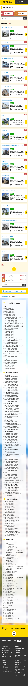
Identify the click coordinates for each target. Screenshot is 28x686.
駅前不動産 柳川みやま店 (10, 591)
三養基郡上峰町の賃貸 (9, 367)
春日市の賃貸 (7, 340)
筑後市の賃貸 (7, 350)
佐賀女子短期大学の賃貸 (9, 536)
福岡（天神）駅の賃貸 (9, 405)
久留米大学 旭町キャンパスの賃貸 (12, 532)
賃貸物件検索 (5, 646)
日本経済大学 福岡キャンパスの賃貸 (13, 520)
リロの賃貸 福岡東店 (18, 552)
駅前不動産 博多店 (8, 563)
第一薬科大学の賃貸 (8, 505)
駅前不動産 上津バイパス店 (10, 586)
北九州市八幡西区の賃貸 (9, 317)
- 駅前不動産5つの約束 (7, 656)
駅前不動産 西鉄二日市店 (10, 574)
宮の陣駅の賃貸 (7, 413)
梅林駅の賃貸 (7, 436)
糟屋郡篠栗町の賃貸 (8, 331)
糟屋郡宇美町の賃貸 (8, 329)
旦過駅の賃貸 (7, 487)
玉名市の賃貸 (14, 357)
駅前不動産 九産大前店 (9, 557)
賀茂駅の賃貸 (7, 434)
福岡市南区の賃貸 (18, 325)
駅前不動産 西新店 (19, 566)
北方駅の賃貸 (7, 490)
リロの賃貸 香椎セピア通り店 (11, 558)
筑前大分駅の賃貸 (8, 482)
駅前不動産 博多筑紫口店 (10, 565)
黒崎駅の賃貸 (7, 379)
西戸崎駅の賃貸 (7, 459)
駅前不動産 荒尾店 (8, 605)
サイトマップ (5, 669)
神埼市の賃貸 (14, 362)
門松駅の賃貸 (15, 477)
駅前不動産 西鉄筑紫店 (9, 575)
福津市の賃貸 (7, 322)
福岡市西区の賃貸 (8, 326)
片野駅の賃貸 (7, 489)
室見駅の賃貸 (14, 421)
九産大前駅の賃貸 (17, 386)
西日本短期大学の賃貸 (9, 526)
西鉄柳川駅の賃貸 (8, 416)
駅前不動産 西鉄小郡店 (9, 577)
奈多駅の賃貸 (15, 461)
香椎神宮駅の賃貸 (8, 464)
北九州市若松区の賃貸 (9, 309)
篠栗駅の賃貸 (7, 479)
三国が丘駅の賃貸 (8, 411)
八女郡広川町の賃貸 (8, 353)
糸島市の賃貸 (17, 328)
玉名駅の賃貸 (14, 401)
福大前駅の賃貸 (14, 436)
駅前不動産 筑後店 (8, 588)
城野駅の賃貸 (14, 489)
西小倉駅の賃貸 (14, 376)
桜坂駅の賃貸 (15, 441)
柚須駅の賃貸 (7, 476)
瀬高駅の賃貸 (7, 400)
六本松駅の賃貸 (7, 441)
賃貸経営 (17, 646)
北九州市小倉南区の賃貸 (9, 314)
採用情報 (17, 662)
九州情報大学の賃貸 (8, 523)
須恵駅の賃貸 (7, 469)
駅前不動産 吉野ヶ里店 (9, 603)
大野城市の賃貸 (14, 340)
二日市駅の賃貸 (16, 392)
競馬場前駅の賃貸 (15, 490)
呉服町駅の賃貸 (17, 449)
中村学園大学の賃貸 (8, 503)
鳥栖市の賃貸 (14, 360)
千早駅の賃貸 (14, 387)
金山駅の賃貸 (14, 437)
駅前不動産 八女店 (17, 588)
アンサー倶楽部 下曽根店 (10, 546)
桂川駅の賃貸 (16, 482)
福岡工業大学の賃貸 (8, 517)
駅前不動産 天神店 (8, 568)
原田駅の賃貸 (7, 393)
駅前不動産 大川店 (8, 589)
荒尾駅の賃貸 (7, 401)
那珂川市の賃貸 (18, 339)
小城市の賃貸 (7, 362)
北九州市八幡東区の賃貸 (9, 315)
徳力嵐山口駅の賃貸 (8, 493)
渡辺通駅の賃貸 (7, 444)
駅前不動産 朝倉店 (8, 579)
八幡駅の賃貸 (14, 378)
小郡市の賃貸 (7, 343)
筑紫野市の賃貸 (16, 342)
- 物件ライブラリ (6, 648)
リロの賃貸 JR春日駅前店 (10, 571)
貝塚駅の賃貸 (7, 455)
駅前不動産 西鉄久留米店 (10, 580)
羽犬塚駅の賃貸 (7, 398)
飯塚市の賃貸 (14, 320)
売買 (19, 640)
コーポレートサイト (20, 660)
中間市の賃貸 (7, 319)
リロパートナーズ (19, 675)
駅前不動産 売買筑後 (8, 615)
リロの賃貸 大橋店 (8, 569)
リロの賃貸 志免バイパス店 (10, 554)
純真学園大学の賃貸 (8, 514)
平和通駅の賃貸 (14, 486)
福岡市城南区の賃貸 (18, 326)
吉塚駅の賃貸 (14, 389)
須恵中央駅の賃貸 (15, 469)
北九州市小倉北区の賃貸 (9, 312)
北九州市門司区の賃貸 (9, 308)
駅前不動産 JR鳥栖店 (9, 596)
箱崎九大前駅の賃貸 (18, 454)
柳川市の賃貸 (7, 348)
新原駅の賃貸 (7, 470)
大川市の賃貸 (14, 350)
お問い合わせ (5, 667)
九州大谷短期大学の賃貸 (9, 525)
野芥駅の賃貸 (14, 434)
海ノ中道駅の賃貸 (16, 459)
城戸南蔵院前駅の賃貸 (9, 480)
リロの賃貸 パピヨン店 (9, 560)
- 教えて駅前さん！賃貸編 (7, 653)
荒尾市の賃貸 (7, 357)
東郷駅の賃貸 (7, 382)
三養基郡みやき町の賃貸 (9, 368)
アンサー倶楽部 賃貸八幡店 (10, 548)
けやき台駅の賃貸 (15, 393)
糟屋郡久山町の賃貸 (8, 337)
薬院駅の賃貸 (18, 405)
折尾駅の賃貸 (14, 379)
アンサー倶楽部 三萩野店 (10, 544)
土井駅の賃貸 (7, 465)
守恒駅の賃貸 (7, 492)
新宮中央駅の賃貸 (15, 384)
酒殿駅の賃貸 (15, 467)
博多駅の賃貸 (7, 390)
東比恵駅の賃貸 (14, 429)
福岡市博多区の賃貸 (18, 323)
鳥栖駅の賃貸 (14, 395)
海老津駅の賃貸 (7, 381)
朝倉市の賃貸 (14, 343)
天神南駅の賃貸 (16, 444)
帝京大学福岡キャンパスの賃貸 (11, 528)
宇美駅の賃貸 (14, 470)
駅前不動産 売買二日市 (9, 610)
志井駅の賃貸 (17, 493)
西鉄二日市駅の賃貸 (17, 408)
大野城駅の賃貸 (7, 392)
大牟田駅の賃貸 (14, 400)
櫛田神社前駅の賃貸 (8, 445)
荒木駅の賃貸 (15, 396)
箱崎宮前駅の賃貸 (8, 454)
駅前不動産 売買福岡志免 (10, 609)
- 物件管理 (17, 650)
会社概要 (4, 664)
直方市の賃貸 (19, 317)
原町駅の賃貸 (14, 476)
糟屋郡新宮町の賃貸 (8, 336)
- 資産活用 (17, 653)
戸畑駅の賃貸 (7, 378)
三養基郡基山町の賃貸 (9, 365)
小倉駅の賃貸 (7, 376)
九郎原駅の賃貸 (19, 480)
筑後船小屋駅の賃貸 (17, 398)
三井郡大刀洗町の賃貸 (9, 345)
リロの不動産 (18, 673)
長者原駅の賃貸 (7, 467)
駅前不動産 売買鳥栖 (8, 620)
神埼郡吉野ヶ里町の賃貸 (9, 363)
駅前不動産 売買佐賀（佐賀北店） (12, 618)
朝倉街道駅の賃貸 (8, 410)
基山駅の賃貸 (7, 395)
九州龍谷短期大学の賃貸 (9, 522)
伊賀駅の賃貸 (14, 465)
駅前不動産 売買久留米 (9, 613)
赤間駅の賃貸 (15, 381)
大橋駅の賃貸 (7, 406)
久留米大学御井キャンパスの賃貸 (12, 531)
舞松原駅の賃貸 (17, 464)
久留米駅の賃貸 (7, 396)
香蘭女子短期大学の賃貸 (9, 512)
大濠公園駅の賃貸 (16, 424)
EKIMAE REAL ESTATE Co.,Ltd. (13, 679)
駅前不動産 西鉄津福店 (9, 585)
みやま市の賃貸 (7, 351)
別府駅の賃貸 (14, 439)
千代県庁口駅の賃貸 (8, 451)
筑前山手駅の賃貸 (15, 479)
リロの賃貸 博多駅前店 (9, 561)
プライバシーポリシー (7, 671)
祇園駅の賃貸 (16, 427)
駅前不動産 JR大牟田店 (9, 592)
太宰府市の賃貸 (7, 342)
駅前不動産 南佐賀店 (8, 602)
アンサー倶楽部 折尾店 (9, 549)
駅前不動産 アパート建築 (20, 655)
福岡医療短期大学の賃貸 (9, 515)
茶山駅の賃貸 (7, 439)
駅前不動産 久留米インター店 (11, 583)
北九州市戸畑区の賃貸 (9, 311)
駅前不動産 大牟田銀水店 (10, 594)
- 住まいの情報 (5, 650)
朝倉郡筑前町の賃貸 (8, 346)
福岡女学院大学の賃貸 (9, 509)
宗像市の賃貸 (14, 319)
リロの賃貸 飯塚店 (8, 552)
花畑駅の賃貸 (7, 414)
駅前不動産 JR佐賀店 (9, 597)
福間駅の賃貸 (14, 382)
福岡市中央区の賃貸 (8, 325)
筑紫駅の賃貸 (16, 410)
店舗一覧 (4, 662)
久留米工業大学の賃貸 (9, 529)
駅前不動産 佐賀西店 (8, 600)
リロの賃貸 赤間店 (8, 551)
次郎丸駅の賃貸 (14, 433)
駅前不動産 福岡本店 (8, 566)
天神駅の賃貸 (14, 426)
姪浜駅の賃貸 (7, 421)
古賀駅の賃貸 (7, 384)
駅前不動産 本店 (19, 577)
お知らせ (4, 660)
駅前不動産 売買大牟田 (9, 617)
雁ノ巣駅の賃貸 (7, 461)
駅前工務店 (18, 664)
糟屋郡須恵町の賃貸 (8, 334)
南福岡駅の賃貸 (14, 390)
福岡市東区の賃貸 (8, 323)
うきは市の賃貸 (19, 345)
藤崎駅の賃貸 (7, 423)
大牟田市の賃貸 (18, 353)
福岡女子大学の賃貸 (8, 518)
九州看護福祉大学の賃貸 (9, 508)
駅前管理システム (19, 667)
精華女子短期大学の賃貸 (9, 511)
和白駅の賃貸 (7, 462)
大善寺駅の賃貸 (14, 414)
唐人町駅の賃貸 (7, 424)
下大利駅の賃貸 (7, 408)
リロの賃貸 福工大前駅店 (10, 555)
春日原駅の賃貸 (14, 406)
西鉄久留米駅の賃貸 (17, 413)
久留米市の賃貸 (18, 346)
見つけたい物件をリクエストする (13, 291)
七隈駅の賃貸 (7, 437)
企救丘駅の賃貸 (7, 495)
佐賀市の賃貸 (7, 360)
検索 (25, 18)
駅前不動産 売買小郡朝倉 (10, 612)
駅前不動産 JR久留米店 (9, 582)
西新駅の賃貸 (14, 423)
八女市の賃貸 (14, 348)
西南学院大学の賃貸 (8, 501)
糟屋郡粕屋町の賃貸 (8, 339)
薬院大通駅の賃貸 (8, 442)
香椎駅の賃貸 (7, 387)
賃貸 (15, 640)
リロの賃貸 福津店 (17, 551)
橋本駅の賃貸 (7, 433)
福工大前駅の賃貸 (8, 386)
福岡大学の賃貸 (18, 517)
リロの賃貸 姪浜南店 (18, 568)
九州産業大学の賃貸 (8, 506)
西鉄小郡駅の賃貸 (17, 411)
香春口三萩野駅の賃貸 (16, 487)
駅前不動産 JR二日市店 (9, 572)
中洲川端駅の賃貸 (8, 427)
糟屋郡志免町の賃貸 (8, 333)
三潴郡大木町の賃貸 (17, 351)
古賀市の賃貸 (14, 322)
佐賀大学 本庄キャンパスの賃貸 (12, 534)
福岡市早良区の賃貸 (8, 328)
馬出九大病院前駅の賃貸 (9, 452)
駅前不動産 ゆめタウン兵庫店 (11, 599)
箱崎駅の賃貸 (7, 389)
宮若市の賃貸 (7, 320)
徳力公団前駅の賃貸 (16, 492)
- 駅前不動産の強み (19, 648)
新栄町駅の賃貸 (17, 416)
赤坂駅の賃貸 (7, 426)
